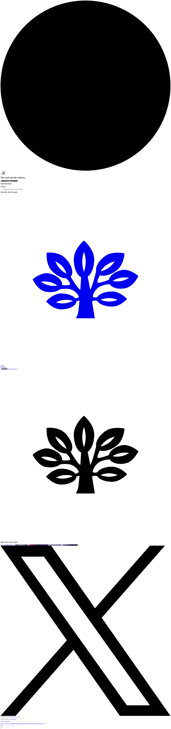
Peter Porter (3, 366)
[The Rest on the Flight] (70, 545)
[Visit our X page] (85, 715)
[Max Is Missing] (55, 545)
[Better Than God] (21, 545)
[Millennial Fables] (7, 545)
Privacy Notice (17, 716)
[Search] (1, 174)
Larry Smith (6, 721)
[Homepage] (85, 170)
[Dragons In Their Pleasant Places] (38, 545)
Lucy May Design (12, 719)
